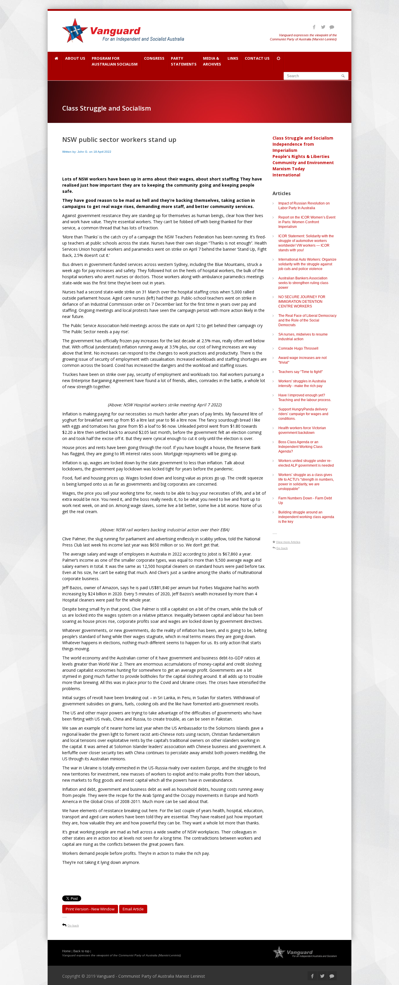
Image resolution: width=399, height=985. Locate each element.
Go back (73, 925)
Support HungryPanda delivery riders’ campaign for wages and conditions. (303, 414)
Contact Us (257, 58)
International (286, 175)
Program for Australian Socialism (115, 61)
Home (66, 951)
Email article (133, 909)
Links (233, 58)
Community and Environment (303, 162)
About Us (75, 58)
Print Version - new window (90, 909)
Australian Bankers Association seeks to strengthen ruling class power (303, 283)
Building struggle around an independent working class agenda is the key (306, 517)
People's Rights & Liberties (301, 156)
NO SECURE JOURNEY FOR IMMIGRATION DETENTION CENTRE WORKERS (301, 301)
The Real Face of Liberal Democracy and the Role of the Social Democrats (307, 320)
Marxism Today (289, 168)
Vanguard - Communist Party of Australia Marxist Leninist (151, 976)
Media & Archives (212, 61)
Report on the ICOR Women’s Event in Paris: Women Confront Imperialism (306, 222)
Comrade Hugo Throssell (298, 348)
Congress (154, 58)
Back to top (81, 951)
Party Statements (184, 61)
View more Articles (288, 542)
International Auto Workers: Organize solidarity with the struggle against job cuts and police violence (307, 264)
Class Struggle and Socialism (303, 138)
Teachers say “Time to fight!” (300, 372)
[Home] (56, 61)
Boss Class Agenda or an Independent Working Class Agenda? (300, 446)
